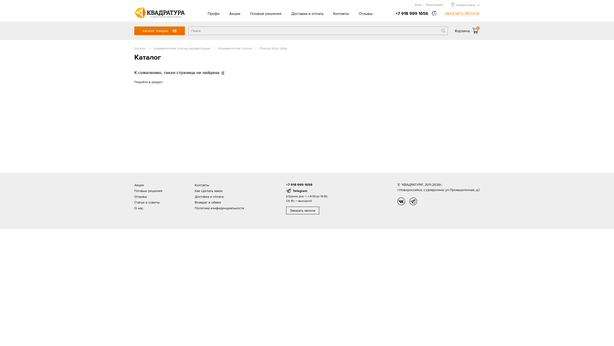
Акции (234, 13)
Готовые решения (265, 13)
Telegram (300, 191)
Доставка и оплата (307, 13)
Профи (213, 13)
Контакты (341, 13)
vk (401, 201)
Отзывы (365, 13)
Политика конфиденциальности (219, 208)
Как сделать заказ (209, 191)
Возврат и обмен (208, 202)
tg (413, 201)
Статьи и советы (147, 202)
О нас (138, 208)
